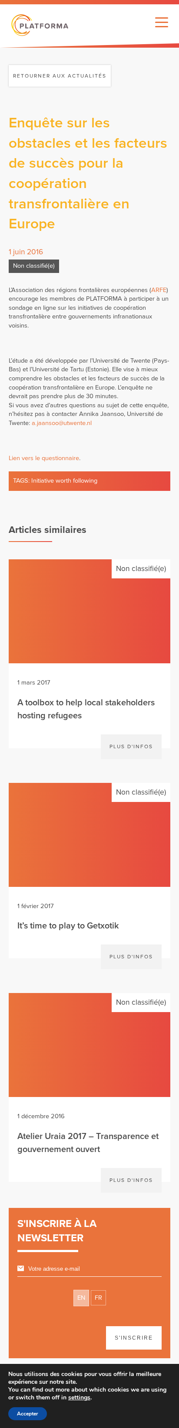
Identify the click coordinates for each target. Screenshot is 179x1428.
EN (81, 1297)
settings (79, 1398)
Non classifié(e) (34, 265)
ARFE (158, 290)
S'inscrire (134, 1338)
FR (98, 1297)
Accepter (27, 1413)
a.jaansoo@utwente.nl (62, 423)
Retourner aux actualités (59, 76)
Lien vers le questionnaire (44, 458)
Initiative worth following (64, 480)
